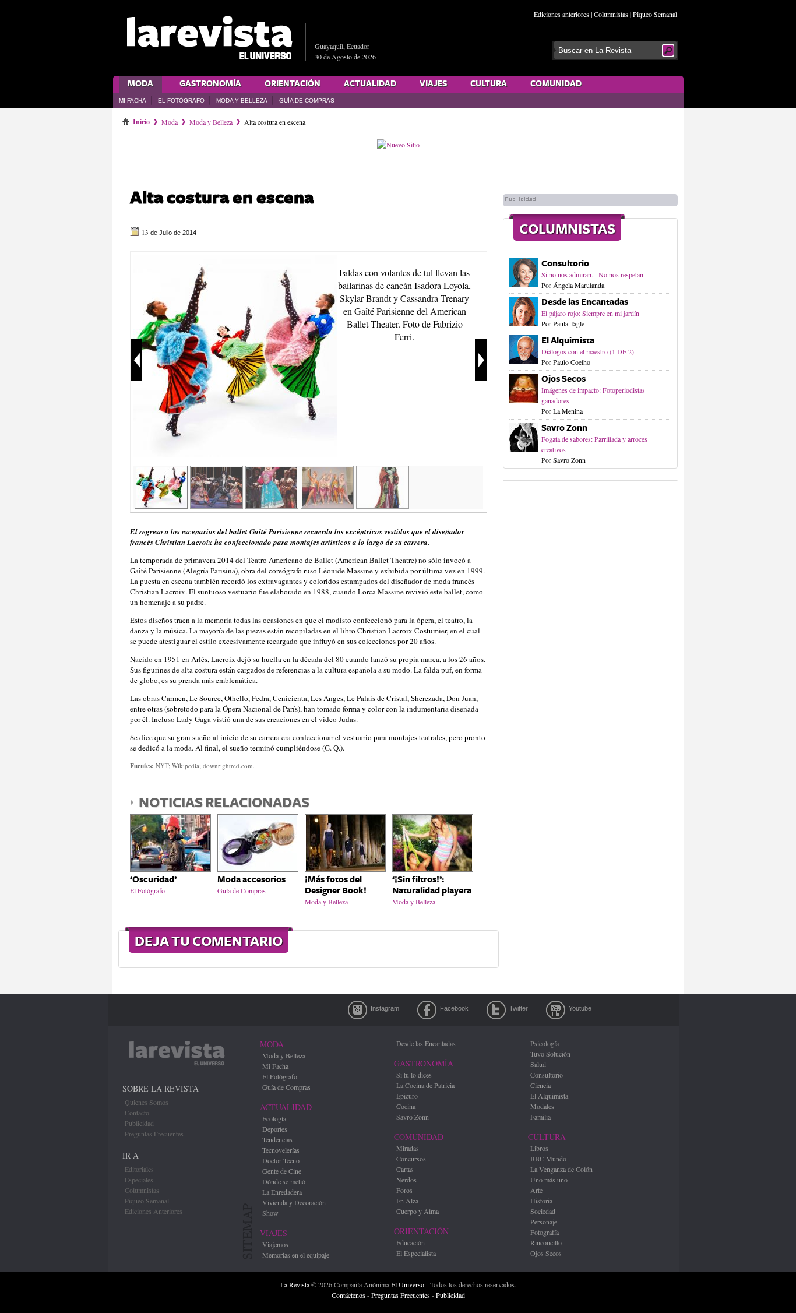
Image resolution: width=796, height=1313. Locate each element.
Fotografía (544, 1232)
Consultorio (565, 263)
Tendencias (277, 1139)
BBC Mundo (548, 1158)
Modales (542, 1106)
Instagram (357, 1010)
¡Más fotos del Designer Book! (336, 885)
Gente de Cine (281, 1170)
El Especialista (416, 1253)
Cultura (488, 84)
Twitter (496, 1010)
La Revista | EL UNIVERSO (209, 38)
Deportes (274, 1129)
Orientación (292, 84)
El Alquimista (567, 340)
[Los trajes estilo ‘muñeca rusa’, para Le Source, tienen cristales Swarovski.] (216, 504)
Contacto (137, 1112)
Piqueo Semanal (655, 14)
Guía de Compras (306, 100)
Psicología (544, 1043)
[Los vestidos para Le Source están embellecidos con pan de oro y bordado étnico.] (271, 504)
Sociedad (542, 1211)
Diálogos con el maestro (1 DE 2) (587, 351)
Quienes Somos (146, 1102)
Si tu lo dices (414, 1074)
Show (270, 1212)
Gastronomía (210, 84)
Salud (538, 1064)
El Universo (407, 1284)
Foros (404, 1190)
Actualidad (370, 84)
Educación (410, 1242)
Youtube (555, 1010)
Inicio (141, 119)
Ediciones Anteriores (153, 1211)
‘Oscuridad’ (153, 879)
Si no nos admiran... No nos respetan (592, 274)
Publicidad (139, 1123)
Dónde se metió (283, 1181)
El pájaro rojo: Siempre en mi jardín (590, 313)
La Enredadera (282, 1191)
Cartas (405, 1169)
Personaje (543, 1221)
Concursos (411, 1158)
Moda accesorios (251, 879)
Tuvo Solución (550, 1053)
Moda (140, 84)
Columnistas (611, 14)
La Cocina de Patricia (425, 1085)
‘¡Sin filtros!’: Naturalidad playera (431, 885)
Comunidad (556, 84)
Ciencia (540, 1085)
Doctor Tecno (281, 1160)
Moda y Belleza (241, 100)
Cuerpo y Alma (417, 1211)
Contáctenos (348, 1295)
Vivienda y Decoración (294, 1202)
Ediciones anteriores (561, 14)
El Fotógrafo (181, 100)
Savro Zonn (564, 428)
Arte (536, 1190)
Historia (541, 1200)
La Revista (294, 1284)
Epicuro (407, 1095)
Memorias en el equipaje (295, 1254)
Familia (540, 1116)
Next (481, 360)
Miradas (407, 1148)
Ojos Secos (563, 379)
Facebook (427, 1010)
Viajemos (275, 1244)
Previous (136, 360)
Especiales (139, 1179)
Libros (539, 1148)
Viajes (433, 84)
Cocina (405, 1106)
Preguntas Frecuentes (154, 1133)
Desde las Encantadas (584, 302)
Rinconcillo (546, 1242)
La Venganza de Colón (561, 1169)
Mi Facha (132, 100)
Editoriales (139, 1169)
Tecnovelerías (281, 1149)
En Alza (407, 1200)
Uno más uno (549, 1179)
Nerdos (406, 1179)
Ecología (274, 1118)
